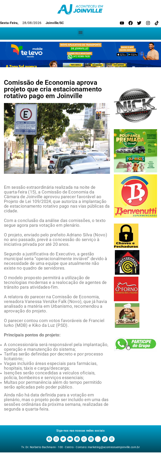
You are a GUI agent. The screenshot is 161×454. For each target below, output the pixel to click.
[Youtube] (122, 23)
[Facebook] (130, 23)
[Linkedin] (91, 439)
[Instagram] (148, 23)
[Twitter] (139, 23)
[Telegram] (77, 439)
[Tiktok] (156, 23)
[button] (80, 32)
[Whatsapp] (84, 439)
